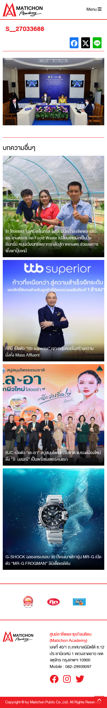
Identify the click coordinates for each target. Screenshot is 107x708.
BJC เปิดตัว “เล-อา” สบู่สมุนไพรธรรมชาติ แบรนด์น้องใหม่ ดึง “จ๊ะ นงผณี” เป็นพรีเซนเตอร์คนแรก (53, 456)
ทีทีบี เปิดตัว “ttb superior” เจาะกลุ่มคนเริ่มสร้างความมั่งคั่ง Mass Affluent (49, 351)
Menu (92, 9)
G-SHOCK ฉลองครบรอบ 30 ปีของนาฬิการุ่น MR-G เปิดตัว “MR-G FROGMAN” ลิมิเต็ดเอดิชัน (53, 560)
